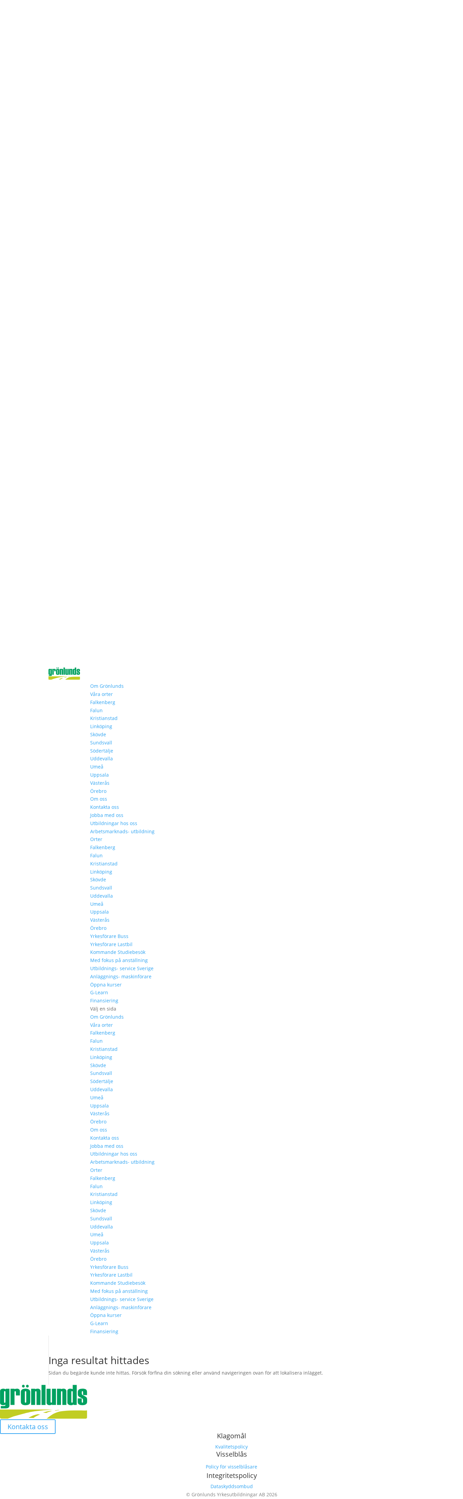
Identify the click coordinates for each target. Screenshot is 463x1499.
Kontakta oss (104, 807)
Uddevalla (101, 758)
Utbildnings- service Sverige (122, 968)
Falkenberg (102, 702)
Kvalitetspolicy (231, 1446)
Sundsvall (101, 742)
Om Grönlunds (107, 686)
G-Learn (99, 992)
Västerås (99, 783)
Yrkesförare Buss (109, 936)
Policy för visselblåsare (231, 1466)
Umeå (96, 766)
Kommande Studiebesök (117, 952)
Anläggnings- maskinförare (121, 976)
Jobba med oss (106, 815)
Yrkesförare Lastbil (111, 944)
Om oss (98, 799)
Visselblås (231, 1454)
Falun (96, 710)
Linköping (101, 726)
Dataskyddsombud (231, 1486)
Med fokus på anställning (119, 960)
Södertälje (101, 750)
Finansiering (104, 1000)
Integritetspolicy (231, 1475)
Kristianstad (104, 718)
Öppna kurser (106, 984)
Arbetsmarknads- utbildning (122, 831)
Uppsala (99, 775)
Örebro (98, 791)
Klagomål (231, 1435)
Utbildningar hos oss (113, 823)
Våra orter (101, 694)
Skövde (98, 734)
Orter (96, 839)
